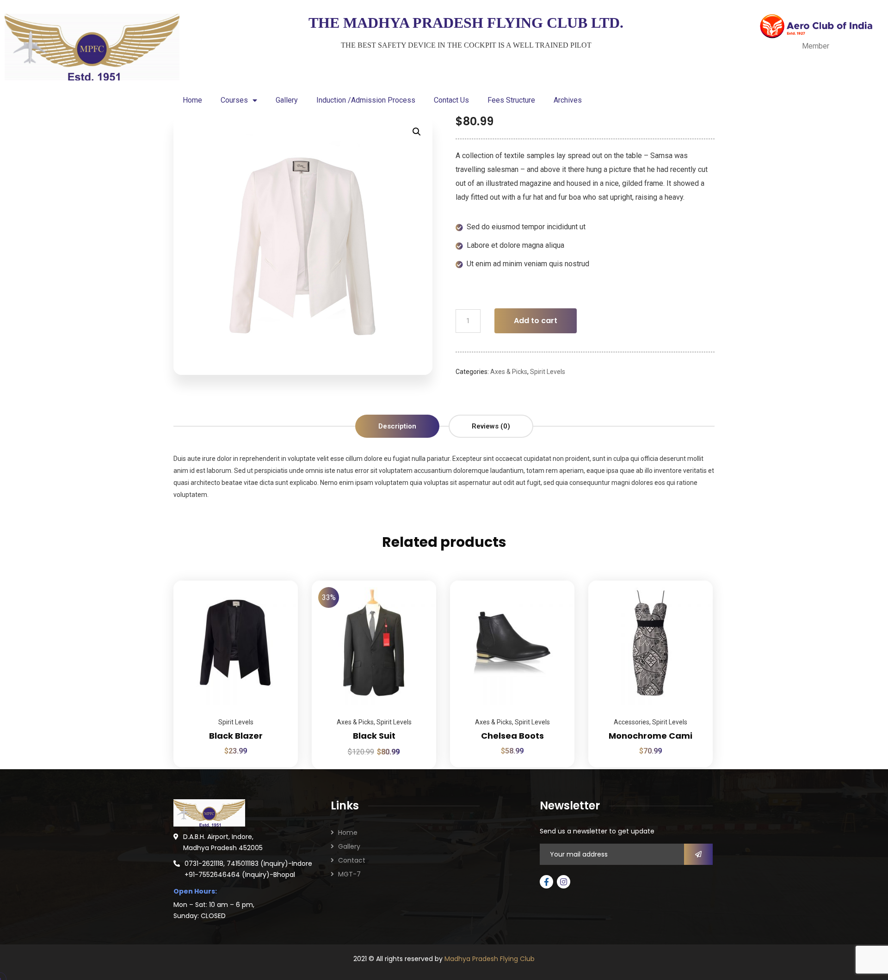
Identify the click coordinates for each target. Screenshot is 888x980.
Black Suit (374, 735)
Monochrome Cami (650, 735)
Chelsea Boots (512, 735)
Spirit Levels (547, 371)
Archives (568, 100)
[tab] (397, 426)
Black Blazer (236, 735)
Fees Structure (511, 100)
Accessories (631, 722)
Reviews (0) (491, 426)
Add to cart (535, 320)
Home (192, 100)
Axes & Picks (508, 371)
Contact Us (451, 100)
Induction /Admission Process (365, 100)
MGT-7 (349, 874)
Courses (234, 100)
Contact (351, 860)
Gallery (287, 100)
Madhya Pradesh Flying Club (489, 958)
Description (397, 426)
